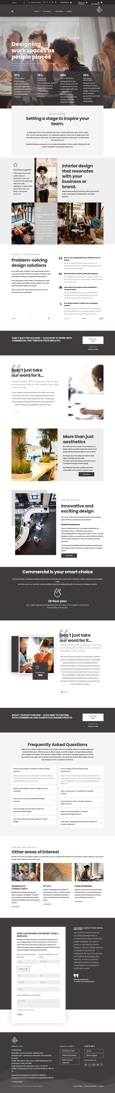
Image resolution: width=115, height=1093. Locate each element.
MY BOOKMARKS (95, 3)
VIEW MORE (15, 907)
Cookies (101, 1086)
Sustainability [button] (47, 11)
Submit (20, 1014)
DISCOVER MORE (93, 340)
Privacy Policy (77, 1086)
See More (86, 474)
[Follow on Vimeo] (56, 2)
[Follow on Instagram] (53, 2)
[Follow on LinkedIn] (44, 2)
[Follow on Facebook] (50, 2)
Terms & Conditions (90, 1086)
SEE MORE (69, 556)
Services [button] (36, 11)
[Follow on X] (47, 2)
